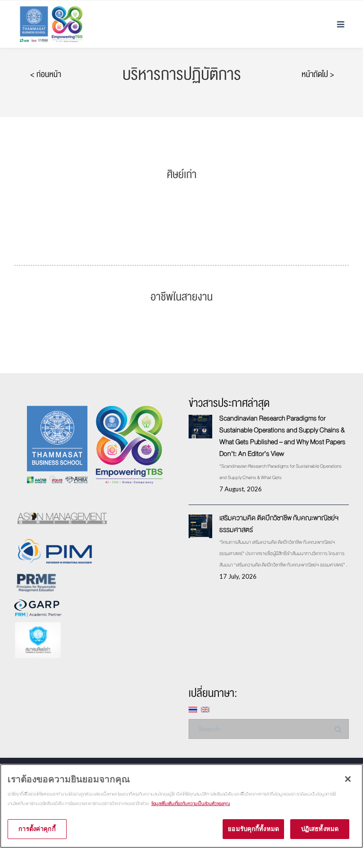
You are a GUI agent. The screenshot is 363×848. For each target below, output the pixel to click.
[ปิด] (347, 779)
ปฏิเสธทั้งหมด (319, 828)
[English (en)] (205, 708)
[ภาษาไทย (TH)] (193, 708)
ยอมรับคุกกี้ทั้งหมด (253, 828)
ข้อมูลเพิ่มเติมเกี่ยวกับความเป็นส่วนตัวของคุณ (190, 803)
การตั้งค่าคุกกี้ (36, 828)
